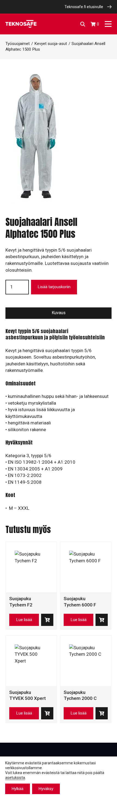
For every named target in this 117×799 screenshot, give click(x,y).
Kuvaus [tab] (59, 312)
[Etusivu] (20, 24)
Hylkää (17, 788)
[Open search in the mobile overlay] (82, 24)
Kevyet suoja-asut (50, 43)
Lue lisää (24, 619)
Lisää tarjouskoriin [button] (47, 620)
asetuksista (15, 777)
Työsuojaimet (17, 43)
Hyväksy (46, 788)
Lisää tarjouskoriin (54, 286)
